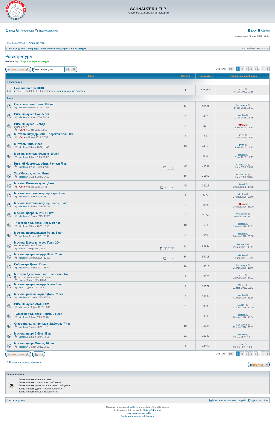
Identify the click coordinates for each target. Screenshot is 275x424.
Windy (241, 285)
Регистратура (18, 56)
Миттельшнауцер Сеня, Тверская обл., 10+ (43, 134)
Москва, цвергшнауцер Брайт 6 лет (38, 284)
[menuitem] (10, 30)
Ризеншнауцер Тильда (29, 124)
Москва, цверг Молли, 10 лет (34, 343)
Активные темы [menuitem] (37, 43)
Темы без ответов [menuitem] (15, 43)
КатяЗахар (241, 164)
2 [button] (242, 68)
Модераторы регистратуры (34, 61)
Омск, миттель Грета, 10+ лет (34, 104)
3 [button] (246, 68)
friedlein (23, 107)
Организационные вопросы (70, 91)
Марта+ (23, 307)
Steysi (241, 184)
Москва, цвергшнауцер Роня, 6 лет (38, 232)
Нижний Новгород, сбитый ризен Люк (40, 163)
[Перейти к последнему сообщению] (245, 89)
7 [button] (263, 68)
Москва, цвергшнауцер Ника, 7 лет (38, 254)
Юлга (22, 130)
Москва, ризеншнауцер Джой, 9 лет (38, 294)
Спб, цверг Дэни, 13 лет (30, 264)
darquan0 (241, 244)
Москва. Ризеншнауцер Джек (34, 183)
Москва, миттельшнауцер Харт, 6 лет (39, 193)
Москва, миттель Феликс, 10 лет (36, 153)
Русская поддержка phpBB (137, 413)
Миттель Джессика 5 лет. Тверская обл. (41, 274)
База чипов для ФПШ (29, 88)
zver (16, 91)
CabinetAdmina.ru (152, 410)
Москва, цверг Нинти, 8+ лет (33, 213)
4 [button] (251, 68)
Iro (20, 287)
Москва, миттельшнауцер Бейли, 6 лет (41, 203)
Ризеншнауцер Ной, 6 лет (31, 114)
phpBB (130, 407)
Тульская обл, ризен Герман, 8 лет (38, 313)
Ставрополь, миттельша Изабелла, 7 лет (42, 323)
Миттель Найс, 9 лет (28, 143)
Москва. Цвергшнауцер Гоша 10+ (37, 242)
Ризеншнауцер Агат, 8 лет (31, 304)
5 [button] (255, 68)
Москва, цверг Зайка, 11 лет (33, 333)
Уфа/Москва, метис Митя (31, 173)
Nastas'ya (241, 105)
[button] (231, 69)
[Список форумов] (15, 10)
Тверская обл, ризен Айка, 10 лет (37, 222)
